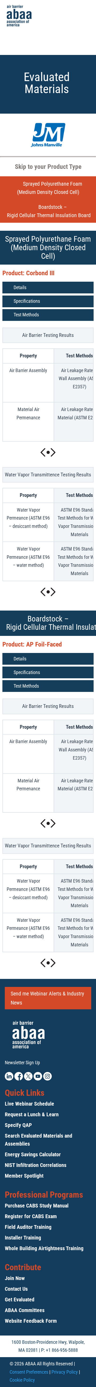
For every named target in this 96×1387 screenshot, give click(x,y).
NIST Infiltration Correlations (35, 1165)
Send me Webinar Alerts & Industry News (47, 998)
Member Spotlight (24, 1176)
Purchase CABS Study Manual (37, 1205)
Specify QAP (18, 1125)
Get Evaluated (19, 1299)
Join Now (15, 1278)
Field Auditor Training (28, 1227)
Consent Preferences (29, 1372)
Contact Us (16, 1289)
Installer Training (23, 1237)
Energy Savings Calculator (33, 1154)
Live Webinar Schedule (29, 1104)
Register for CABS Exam (31, 1216)
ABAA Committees (25, 1310)
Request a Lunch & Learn (32, 1114)
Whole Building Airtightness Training (44, 1248)
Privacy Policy (64, 1372)
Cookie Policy (22, 1380)
